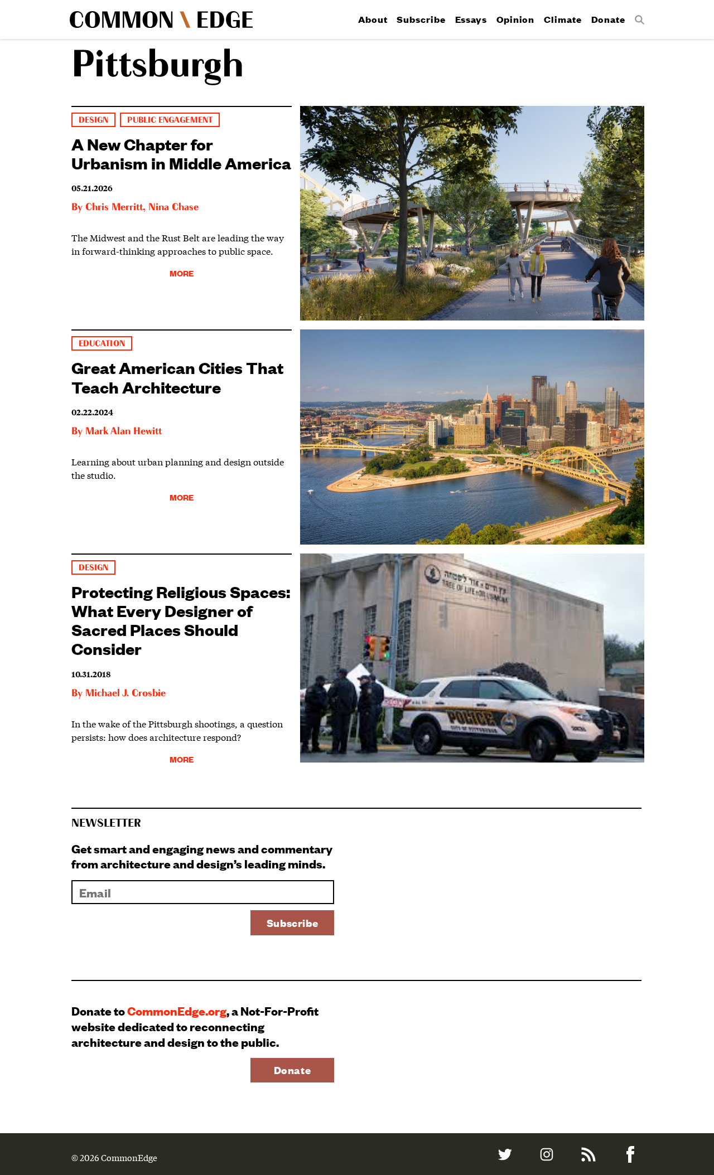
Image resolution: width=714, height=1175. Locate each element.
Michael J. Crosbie (125, 693)
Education (102, 343)
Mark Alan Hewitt (123, 431)
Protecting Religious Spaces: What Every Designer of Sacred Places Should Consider (180, 619)
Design (93, 120)
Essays (471, 19)
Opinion (515, 19)
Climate (562, 19)
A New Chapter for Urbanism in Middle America (181, 153)
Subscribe (421, 19)
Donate (608, 19)
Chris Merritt (114, 207)
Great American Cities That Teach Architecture (177, 376)
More (182, 273)
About (373, 19)
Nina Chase (173, 207)
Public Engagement (169, 120)
